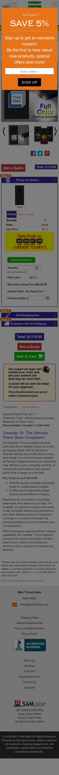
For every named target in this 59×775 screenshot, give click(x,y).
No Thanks (29, 15)
